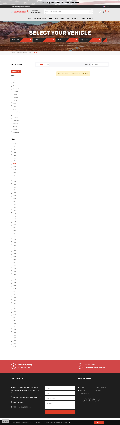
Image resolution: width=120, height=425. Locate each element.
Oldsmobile (16, 120)
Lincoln (15, 115)
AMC (14, 80)
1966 (14, 277)
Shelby (15, 129)
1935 (14, 187)
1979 (14, 315)
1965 (14, 274)
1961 (14, 262)
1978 (14, 312)
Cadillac (15, 86)
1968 (14, 283)
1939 (14, 198)
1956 (14, 248)
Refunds (82, 390)
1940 (14, 201)
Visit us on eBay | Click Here (22, 407)
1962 (14, 265)
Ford (14, 106)
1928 (14, 167)
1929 (14, 169)
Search (82, 387)
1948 (14, 225)
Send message (60, 412)
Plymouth (15, 123)
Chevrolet (16, 89)
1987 (14, 338)
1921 (14, 146)
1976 (14, 306)
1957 (14, 251)
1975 (14, 303)
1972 (14, 294)
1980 (14, 317)
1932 (14, 178)
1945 (14, 216)
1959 (14, 256)
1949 (14, 227)
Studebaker (16, 132)
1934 (14, 184)
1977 (14, 309)
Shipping (98, 390)
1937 (14, 193)
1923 (14, 152)
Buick (14, 83)
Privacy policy (84, 393)
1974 (14, 300)
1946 (14, 219)
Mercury (15, 118)
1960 (14, 259)
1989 (14, 344)
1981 (14, 320)
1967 (14, 280)
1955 (14, 245)
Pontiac (15, 126)
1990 (14, 346)
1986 (14, 335)
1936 (14, 190)
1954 (14, 242)
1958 (14, 254)
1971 (14, 291)
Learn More (67, 422)
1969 (14, 285)
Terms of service (100, 387)
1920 (14, 143)
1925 (14, 158)
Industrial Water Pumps (24, 53)
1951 (14, 233)
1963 (14, 268)
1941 (14, 204)
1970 (14, 288)
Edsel (14, 103)
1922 (14, 149)
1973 (14, 297)
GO (104, 40)
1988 (14, 341)
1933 (14, 181)
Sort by (87, 64)
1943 (14, 210)
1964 (14, 271)
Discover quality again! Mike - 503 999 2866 (60, 2)
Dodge (15, 94)
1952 (14, 236)
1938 (14, 196)
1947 (14, 222)
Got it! (99, 422)
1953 (14, 239)
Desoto (15, 100)
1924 (14, 155)
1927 (14, 164)
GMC (14, 109)
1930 (14, 172)
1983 (14, 326)
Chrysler (15, 91)
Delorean (15, 97)
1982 (14, 323)
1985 (14, 332)
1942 (14, 207)
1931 (14, 175)
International (16, 112)
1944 (14, 213)
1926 (14, 161)
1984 (14, 329)
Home (13, 53)
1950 (14, 230)
